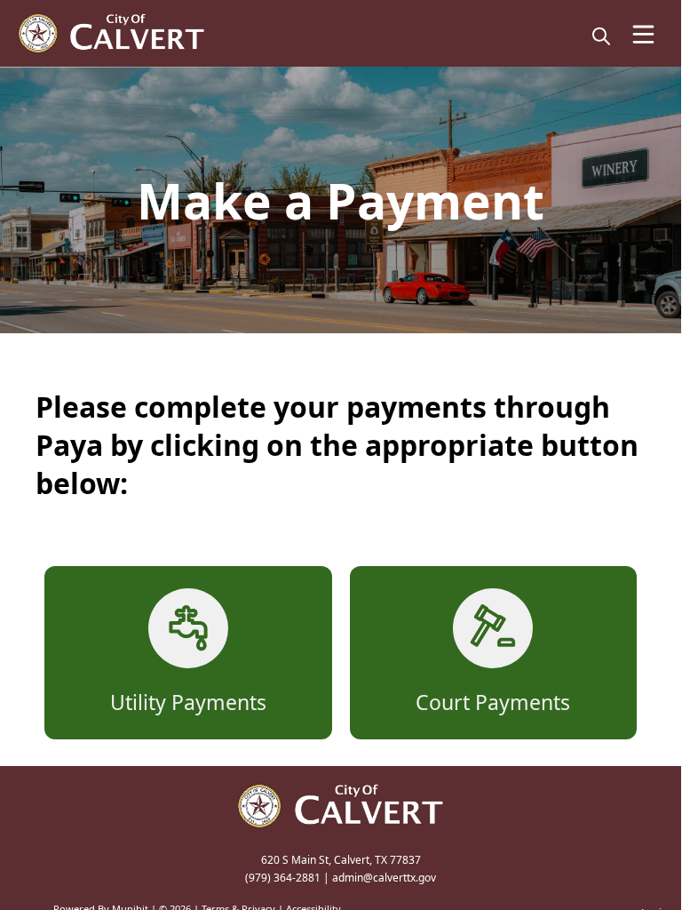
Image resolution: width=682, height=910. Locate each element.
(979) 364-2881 (283, 877)
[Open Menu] (643, 34)
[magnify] (601, 35)
